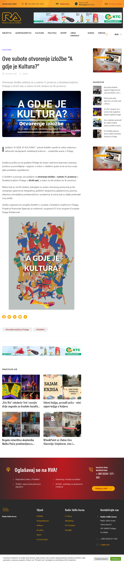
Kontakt (68, 530)
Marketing (69, 520)
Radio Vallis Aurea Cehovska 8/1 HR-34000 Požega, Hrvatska (108, 524)
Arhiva (101, 32)
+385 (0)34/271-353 (108, 538)
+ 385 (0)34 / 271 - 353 (105, 475)
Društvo (7, 32)
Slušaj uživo (64, 4)
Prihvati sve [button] (116, 559)
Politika (52, 32)
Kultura (39, 32)
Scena (91, 32)
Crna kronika (74, 34)
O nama (68, 516)
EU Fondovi (70, 525)
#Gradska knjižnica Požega (17, 329)
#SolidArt (40, 329)
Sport (63, 32)
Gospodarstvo (23, 32)
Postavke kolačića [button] (101, 559)
